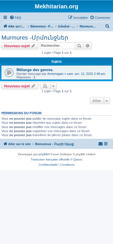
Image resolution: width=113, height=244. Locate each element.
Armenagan (55, 73)
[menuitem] (15, 17)
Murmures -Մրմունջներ (34, 37)
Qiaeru (77, 159)
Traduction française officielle (50, 159)
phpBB (43, 154)
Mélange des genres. (35, 70)
